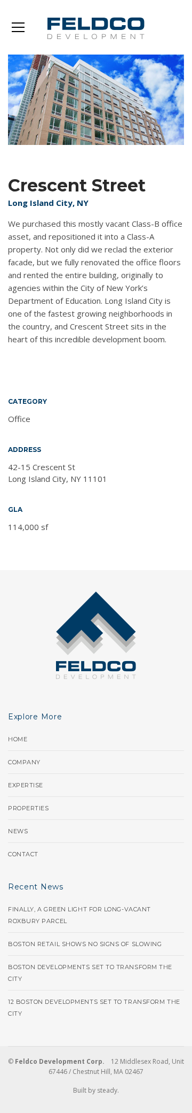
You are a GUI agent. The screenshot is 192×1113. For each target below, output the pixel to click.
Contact (23, 854)
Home (17, 739)
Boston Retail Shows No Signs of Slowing (85, 944)
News (18, 831)
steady (107, 1090)
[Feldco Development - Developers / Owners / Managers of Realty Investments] (96, 27)
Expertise (25, 785)
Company (24, 762)
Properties (28, 808)
